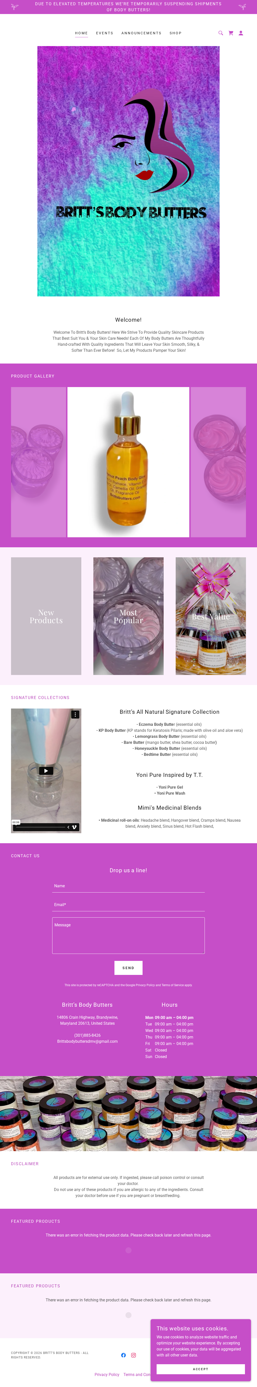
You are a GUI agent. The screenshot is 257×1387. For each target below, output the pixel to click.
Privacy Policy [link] (145, 985)
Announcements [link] (141, 33)
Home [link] (81, 33)
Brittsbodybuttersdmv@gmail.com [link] (87, 1041)
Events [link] (104, 33)
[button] (241, 33)
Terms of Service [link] (173, 985)
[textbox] (128, 886)
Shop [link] (176, 33)
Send (128, 968)
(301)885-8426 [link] (87, 1035)
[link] (231, 33)
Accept (200, 1369)
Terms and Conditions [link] (142, 1374)
